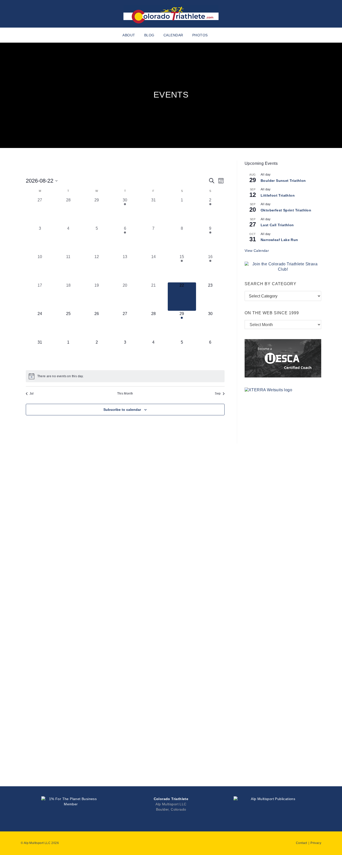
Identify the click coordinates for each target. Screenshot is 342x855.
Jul (32, 393)
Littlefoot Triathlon (278, 195)
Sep (218, 393)
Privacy (315, 843)
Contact (301, 843)
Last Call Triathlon (277, 225)
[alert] (125, 376)
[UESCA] (283, 358)
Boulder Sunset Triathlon (283, 181)
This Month (125, 393)
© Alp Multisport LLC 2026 (40, 843)
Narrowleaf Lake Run (279, 240)
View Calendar (257, 251)
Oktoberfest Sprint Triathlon (286, 210)
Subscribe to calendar (122, 410)
